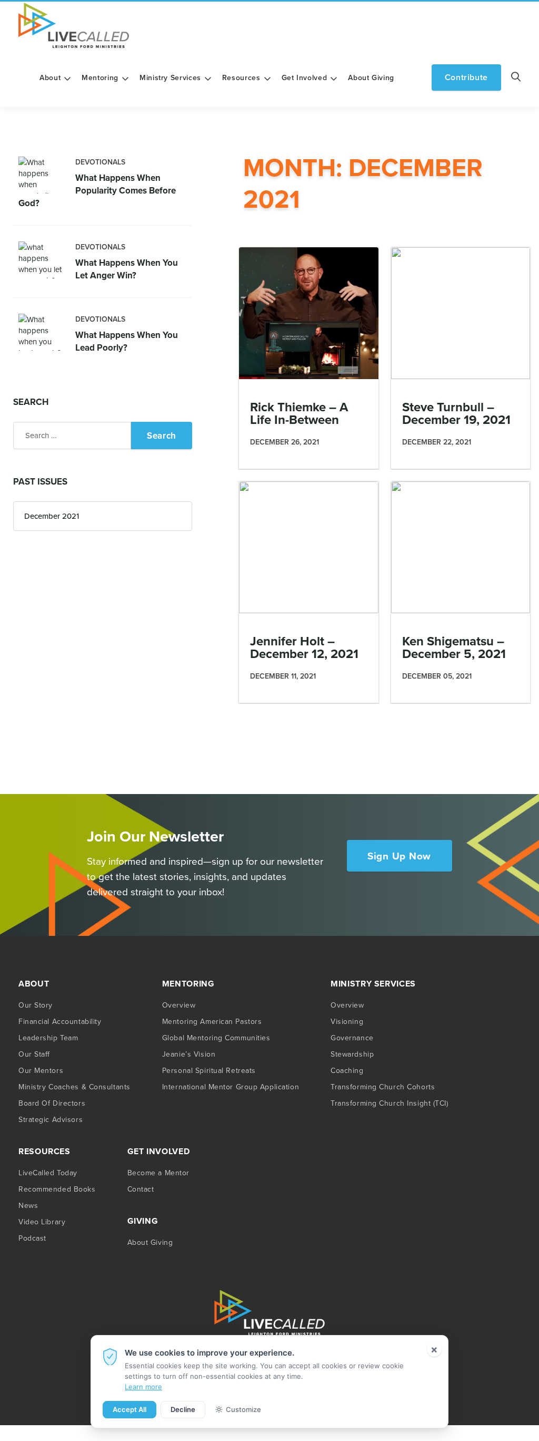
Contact (140, 1189)
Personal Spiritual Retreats (209, 1070)
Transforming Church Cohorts (383, 1086)
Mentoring (100, 77)
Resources (241, 77)
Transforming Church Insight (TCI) (389, 1103)
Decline (183, 1409)
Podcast (32, 1238)
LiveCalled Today (47, 1172)
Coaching (347, 1070)
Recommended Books (57, 1189)
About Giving (371, 77)
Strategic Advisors (50, 1119)
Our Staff (34, 1054)
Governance (352, 1037)
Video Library (41, 1221)
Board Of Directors (51, 1103)
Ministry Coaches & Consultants (74, 1086)
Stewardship (352, 1054)
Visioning (347, 1021)
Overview (178, 1005)
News (28, 1205)
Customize (243, 1409)
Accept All (129, 1409)
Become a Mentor (158, 1172)
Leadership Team (48, 1037)
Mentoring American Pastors (212, 1021)
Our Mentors (40, 1070)
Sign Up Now (399, 855)
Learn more (143, 1386)
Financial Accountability (59, 1021)
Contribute (466, 77)
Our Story (35, 1005)
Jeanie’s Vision (188, 1054)
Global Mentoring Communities (216, 1037)
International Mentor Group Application (230, 1086)
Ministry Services (170, 77)
